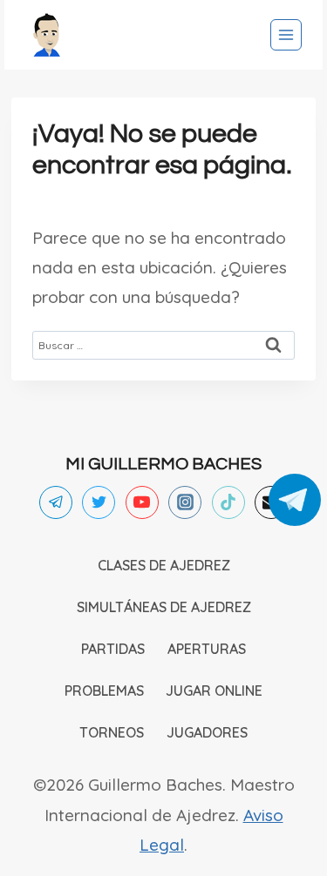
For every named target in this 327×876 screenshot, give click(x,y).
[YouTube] (142, 502)
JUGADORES (207, 732)
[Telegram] (55, 502)
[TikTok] (228, 502)
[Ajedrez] (47, 35)
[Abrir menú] (286, 35)
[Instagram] (184, 502)
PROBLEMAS (104, 690)
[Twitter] (98, 502)
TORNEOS (111, 732)
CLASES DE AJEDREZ (164, 565)
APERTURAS (206, 648)
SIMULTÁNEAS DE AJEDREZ (164, 607)
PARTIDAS (113, 648)
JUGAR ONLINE (214, 690)
